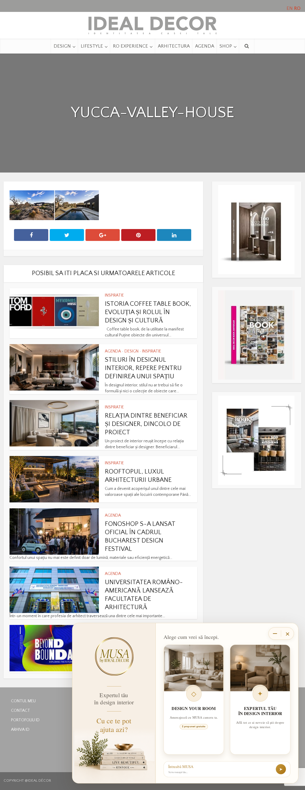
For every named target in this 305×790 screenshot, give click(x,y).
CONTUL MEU (23, 701)
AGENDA (204, 46)
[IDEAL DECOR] (152, 24)
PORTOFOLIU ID (25, 720)
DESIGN (62, 46)
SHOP (226, 46)
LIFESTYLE (92, 46)
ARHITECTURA (174, 46)
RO (297, 8)
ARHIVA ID (20, 729)
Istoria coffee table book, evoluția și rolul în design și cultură (148, 312)
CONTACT (20, 710)
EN (290, 8)
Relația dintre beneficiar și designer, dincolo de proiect (146, 424)
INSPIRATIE (114, 295)
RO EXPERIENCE (130, 46)
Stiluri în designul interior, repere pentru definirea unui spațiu (143, 368)
